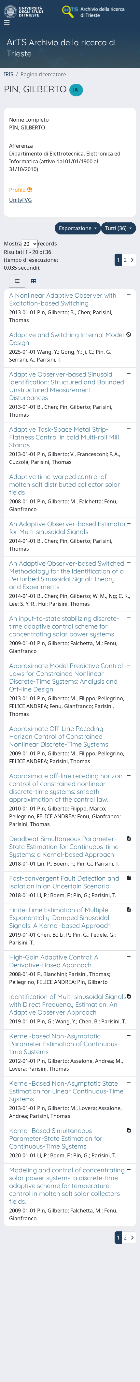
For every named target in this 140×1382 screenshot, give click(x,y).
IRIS (8, 74)
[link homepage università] (94, 12)
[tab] (17, 281)
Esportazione (76, 228)
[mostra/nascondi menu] (7, 23)
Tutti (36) (116, 228)
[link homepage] (26, 12)
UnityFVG (20, 199)
